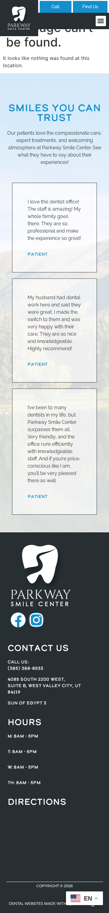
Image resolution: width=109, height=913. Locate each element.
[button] (101, 21)
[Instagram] (36, 620)
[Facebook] (18, 620)
